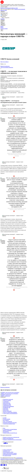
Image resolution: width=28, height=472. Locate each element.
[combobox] (6, 468)
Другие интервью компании (7, 67)
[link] (3, 23)
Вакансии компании (5, 66)
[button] (2, 26)
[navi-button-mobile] (2, 30)
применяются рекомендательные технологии (11, 458)
